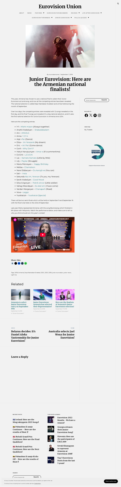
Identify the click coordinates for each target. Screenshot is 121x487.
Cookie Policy (37, 483)
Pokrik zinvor (39, 183)
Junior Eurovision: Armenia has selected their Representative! (42, 304)
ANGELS (25, 133)
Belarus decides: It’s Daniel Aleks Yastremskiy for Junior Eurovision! (25, 336)
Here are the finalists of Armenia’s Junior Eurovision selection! (65, 304)
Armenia (21, 272)
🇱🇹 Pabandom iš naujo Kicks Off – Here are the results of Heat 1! (25, 459)
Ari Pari (25, 145)
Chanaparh (40, 189)
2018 (16, 272)
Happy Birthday (41, 164)
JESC (42, 272)
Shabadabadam (42, 130)
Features (38, 13)
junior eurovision (57, 272)
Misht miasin (27, 127)
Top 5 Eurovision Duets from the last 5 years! (66, 460)
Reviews (74, 13)
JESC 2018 (48, 272)
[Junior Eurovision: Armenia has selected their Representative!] (42, 294)
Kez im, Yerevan (32, 177)
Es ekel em (40, 186)
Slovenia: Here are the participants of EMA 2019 (65, 439)
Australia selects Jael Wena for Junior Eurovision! (61, 334)
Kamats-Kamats (29, 158)
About (21, 13)
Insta (24, 173)
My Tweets (88, 130)
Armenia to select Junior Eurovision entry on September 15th (19, 305)
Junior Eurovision (62, 17)
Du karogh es (39, 170)
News (29, 13)
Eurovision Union (60, 6)
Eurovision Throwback (41, 17)
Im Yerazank (29, 142)
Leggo (26, 192)
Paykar (24, 161)
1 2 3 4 (25, 136)
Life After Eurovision (90, 13)
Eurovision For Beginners (57, 13)
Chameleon (29, 167)
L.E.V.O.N (29, 155)
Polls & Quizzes (80, 17)
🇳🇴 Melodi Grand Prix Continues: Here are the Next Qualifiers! (26, 449)
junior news (67, 272)
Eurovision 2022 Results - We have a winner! (66, 420)
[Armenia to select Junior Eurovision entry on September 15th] (20, 294)
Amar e (40, 152)
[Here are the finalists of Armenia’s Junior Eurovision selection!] (65, 294)
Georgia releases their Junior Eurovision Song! (65, 429)
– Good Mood (38, 180)
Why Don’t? (28, 148)
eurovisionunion (54, 74)
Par (23, 139)
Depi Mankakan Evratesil (32, 272)
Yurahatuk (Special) (37, 195)
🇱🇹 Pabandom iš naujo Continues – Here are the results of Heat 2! (24, 429)
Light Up (14, 275)
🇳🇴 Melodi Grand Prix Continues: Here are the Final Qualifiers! (26, 439)
